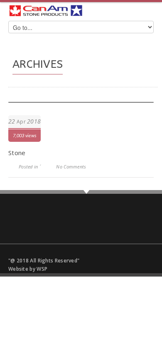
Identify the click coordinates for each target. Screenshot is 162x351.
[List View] (126, 77)
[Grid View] (147, 77)
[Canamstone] (45, 10)
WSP (42, 268)
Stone (17, 152)
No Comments (71, 166)
